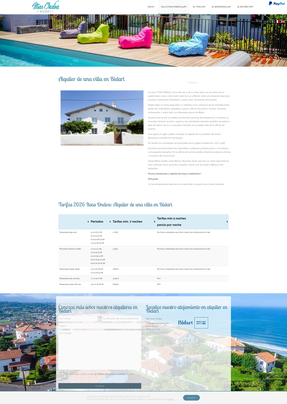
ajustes (170, 399)
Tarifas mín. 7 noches (127, 221)
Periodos (97, 221)
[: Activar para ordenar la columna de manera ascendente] (74, 221)
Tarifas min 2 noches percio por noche (171, 222)
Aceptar (191, 398)
